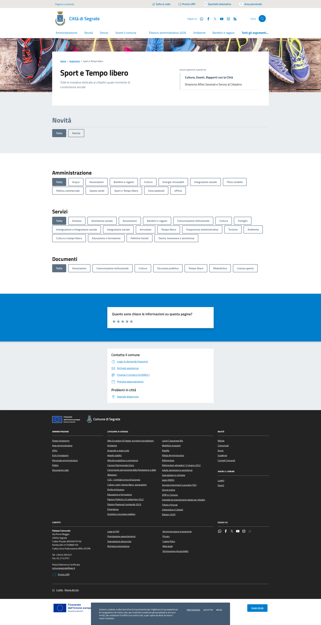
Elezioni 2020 (168, 514)
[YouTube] (238, 531)
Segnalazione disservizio (119, 541)
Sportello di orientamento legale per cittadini (183, 500)
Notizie (76, 133)
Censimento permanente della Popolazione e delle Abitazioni (131, 472)
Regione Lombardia (64, 4)
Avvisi (221, 450)
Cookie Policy (169, 541)
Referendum (168, 460)
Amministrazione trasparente (177, 531)
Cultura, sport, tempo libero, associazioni (127, 485)
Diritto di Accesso (115, 489)
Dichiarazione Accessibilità (175, 551)
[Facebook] (226, 531)
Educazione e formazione (119, 494)
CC (53, 590)
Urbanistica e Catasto (172, 509)
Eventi (221, 485)
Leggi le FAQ (113, 531)
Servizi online (168, 490)
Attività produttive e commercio (122, 460)
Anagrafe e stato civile (118, 450)
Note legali (168, 546)
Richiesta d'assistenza (118, 546)
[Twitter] (232, 531)
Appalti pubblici (114, 455)
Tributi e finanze (170, 505)
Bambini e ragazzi (223, 32)
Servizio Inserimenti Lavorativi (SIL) (179, 485)
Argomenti (74, 61)
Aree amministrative (62, 445)
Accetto (208, 610)
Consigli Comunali (226, 460)
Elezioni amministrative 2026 (167, 32)
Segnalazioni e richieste (173, 475)
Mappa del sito (72, 590)
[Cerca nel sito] (262, 18)
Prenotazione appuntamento (121, 536)
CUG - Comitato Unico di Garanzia (123, 480)
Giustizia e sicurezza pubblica (121, 514)
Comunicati (223, 445)
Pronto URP (64, 574)
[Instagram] (227, 18)
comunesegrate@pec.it (63, 568)
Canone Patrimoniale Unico (120, 465)
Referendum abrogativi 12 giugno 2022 (181, 465)
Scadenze (222, 455)
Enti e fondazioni (60, 455)
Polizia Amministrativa (173, 455)
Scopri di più (257, 608)
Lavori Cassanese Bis (172, 441)
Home (63, 61)
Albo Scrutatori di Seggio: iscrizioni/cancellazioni (130, 441)
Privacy (166, 536)
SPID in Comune (170, 495)
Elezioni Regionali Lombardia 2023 (124, 504)
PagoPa (165, 450)
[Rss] (250, 531)
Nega (219, 610)
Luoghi (221, 480)
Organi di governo (60, 441)
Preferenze (193, 610)
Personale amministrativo (65, 460)
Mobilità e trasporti (171, 445)
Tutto (59, 133)
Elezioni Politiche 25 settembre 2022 (125, 499)
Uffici (54, 450)
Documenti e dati (60, 470)
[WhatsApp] (220, 531)
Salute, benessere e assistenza (177, 470)
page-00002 (168, 480)
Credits (59, 590)
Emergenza (113, 509)
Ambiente (199, 32)
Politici (55, 465)
